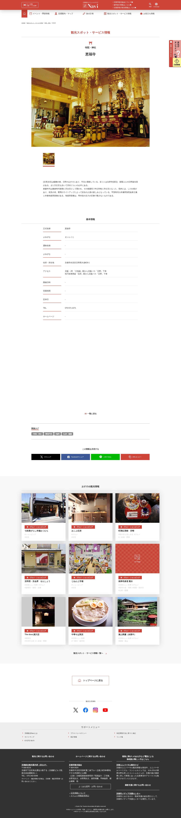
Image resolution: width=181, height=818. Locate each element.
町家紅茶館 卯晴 (126, 531)
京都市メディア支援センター (128, 793)
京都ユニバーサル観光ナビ (127, 765)
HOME (23, 23)
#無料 (58, 434)
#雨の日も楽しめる (125, 534)
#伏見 (27, 537)
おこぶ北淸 (76, 531)
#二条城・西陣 (124, 537)
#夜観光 (28, 638)
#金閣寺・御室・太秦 (33, 588)
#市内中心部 (29, 641)
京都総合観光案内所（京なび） (34, 765)
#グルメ (75, 534)
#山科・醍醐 (67, 434)
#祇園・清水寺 (138, 588)
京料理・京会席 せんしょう (37, 581)
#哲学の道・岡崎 (125, 588)
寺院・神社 (47, 23)
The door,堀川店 (32, 634)
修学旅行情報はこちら (122, 5)
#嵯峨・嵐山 (123, 641)
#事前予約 (48, 434)
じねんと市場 (77, 581)
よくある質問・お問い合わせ (91, 786)
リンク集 (120, 737)
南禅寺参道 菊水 (125, 581)
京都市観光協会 (75, 765)
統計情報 (74, 737)
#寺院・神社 (37, 434)
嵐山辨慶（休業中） (127, 634)
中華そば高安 (77, 634)
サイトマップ (29, 737)
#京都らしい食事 (31, 585)
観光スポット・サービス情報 (35, 23)
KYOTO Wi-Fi (29, 741)
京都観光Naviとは (31, 733)
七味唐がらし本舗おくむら (36, 531)
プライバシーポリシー (79, 733)
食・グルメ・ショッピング (36, 527)
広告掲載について (78, 793)
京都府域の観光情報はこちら (124, 8)
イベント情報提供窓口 (80, 796)
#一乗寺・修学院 (78, 641)
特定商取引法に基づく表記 (126, 733)
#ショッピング (30, 534)
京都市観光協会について (122, 2)
